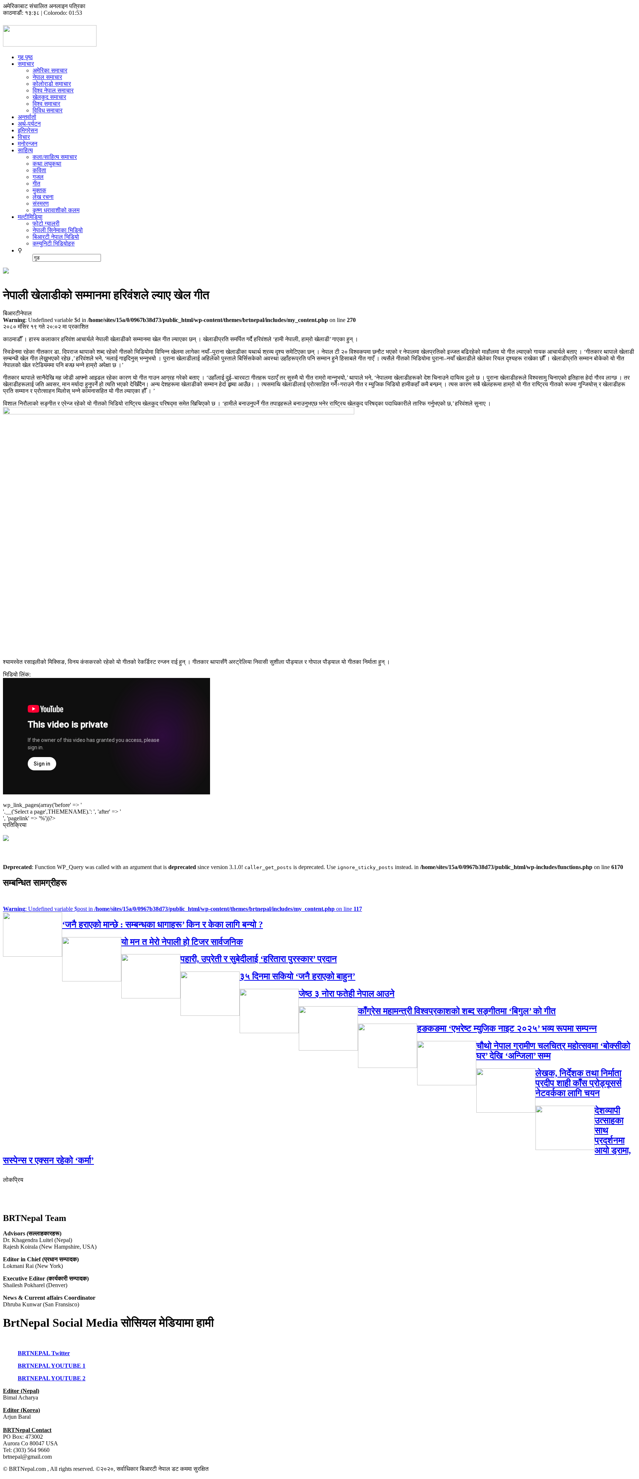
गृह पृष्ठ (25, 57)
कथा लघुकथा (47, 163)
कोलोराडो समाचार (52, 84)
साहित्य (25, 150)
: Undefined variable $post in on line (182, 909)
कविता (39, 170)
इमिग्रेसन (28, 130)
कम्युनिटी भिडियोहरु (54, 243)
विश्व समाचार (46, 104)
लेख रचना (43, 197)
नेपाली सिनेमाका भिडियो (58, 230)
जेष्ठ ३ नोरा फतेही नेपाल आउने (347, 993)
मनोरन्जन (27, 143)
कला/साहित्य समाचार (55, 157)
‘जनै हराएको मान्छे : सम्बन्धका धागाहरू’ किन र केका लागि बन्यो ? (162, 924)
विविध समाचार (47, 110)
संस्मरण (41, 203)
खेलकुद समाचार (49, 97)
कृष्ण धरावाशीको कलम (56, 210)
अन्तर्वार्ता (27, 117)
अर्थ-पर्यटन (29, 124)
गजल (38, 177)
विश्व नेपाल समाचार (53, 90)
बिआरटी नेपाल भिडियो (56, 237)
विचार (24, 137)
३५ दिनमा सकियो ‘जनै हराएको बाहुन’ (297, 976)
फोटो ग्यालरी (46, 223)
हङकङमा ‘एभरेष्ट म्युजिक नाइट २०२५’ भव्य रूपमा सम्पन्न (507, 1028)
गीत (36, 183)
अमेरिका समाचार (50, 70)
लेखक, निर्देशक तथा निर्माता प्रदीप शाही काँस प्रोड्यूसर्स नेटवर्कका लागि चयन (578, 1083)
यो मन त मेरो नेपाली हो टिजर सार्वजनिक (182, 942)
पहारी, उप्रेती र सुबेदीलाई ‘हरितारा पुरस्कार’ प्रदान (258, 959)
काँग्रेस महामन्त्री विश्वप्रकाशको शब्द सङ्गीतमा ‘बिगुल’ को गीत (457, 1011)
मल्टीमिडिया (30, 217)
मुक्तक (39, 190)
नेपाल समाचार (47, 77)
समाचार (26, 64)
